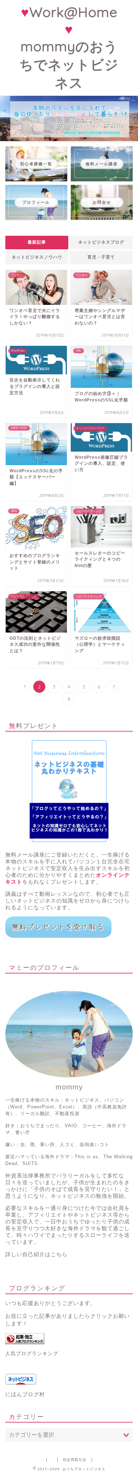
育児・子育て (101, 257)
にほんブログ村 (25, 1394)
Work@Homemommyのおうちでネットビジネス (69, 47)
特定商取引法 (74, 1460)
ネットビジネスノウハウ (37, 257)
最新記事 (37, 242)
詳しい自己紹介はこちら (36, 1254)
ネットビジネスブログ (101, 242)
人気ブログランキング (31, 1353)
